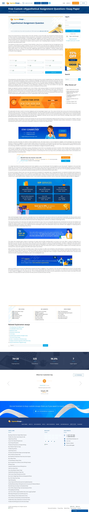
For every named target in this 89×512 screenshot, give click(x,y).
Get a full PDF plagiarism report (45, 197)
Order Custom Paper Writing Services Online (16, 474)
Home (64, 3)
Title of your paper (48, 60)
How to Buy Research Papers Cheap (15, 470)
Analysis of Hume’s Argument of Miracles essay (20, 340)
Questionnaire (42, 385)
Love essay (12, 334)
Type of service (12, 60)
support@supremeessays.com (29, 136)
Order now (75, 3)
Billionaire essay (13, 330)
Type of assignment (30, 60)
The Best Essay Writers (12, 448)
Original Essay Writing (12, 438)
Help (66, 160)
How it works (24, 424)
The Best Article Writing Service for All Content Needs (18, 501)
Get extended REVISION (27, 189)
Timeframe (47, 65)
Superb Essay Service (12, 450)
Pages (28, 65)
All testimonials (78, 375)
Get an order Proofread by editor (61, 189)
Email (66, 20)
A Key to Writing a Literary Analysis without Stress (17, 495)
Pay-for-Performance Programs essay (18, 342)
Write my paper (66, 157)
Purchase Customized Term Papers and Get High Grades (19, 452)
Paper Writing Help (12, 480)
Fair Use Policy (73, 508)
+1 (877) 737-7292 (28, 3)
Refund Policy (66, 508)
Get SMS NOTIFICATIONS (44, 189)
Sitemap (79, 508)
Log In (72, 31)
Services (68, 3)
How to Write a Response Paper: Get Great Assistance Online (20, 487)
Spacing (11, 70)
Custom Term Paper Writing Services (15, 440)
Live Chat (63, 130)
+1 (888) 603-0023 (30, 134)
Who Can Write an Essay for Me (14, 454)
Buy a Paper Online (12, 458)
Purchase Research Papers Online (14, 460)
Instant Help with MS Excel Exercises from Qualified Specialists (20, 482)
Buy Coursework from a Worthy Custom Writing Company (19, 462)
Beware (57, 424)
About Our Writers (51, 424)
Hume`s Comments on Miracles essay (18, 339)
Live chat (38, 3)
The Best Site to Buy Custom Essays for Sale (16, 437)
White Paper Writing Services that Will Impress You (18, 493)
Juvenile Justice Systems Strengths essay (19, 335)
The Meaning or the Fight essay (17, 327)
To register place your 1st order (73, 40)
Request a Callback (70, 443)
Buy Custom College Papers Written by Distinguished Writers (20, 476)
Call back (45, 3)
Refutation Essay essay (15, 332)
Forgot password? (73, 39)
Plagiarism (79, 424)
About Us (31, 424)
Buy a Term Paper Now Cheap (14, 478)
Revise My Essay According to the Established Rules (18, 485)
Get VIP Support (62, 197)
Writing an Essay (11, 464)
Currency (29, 70)
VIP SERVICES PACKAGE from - (45, 207)
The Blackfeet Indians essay (16, 328)
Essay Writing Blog (65, 424)
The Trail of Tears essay (15, 337)
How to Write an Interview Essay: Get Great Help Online (19, 497)
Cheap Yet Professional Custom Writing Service (17, 466)
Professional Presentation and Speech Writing (17, 444)
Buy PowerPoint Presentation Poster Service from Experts (19, 456)
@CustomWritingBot (70, 445)
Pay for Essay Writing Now (13, 442)
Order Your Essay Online (13, 468)
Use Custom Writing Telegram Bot (45, 411)
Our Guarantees (37, 424)
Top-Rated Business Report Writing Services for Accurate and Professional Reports (24, 484)
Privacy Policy (60, 508)
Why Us (43, 424)
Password (67, 25)
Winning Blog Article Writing (13, 489)
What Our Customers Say (44, 375)
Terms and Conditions (52, 508)
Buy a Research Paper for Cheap (14, 446)
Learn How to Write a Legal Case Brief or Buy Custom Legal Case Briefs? (22, 491)
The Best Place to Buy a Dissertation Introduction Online (19, 499)
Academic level (12, 65)
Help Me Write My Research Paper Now (16, 472)
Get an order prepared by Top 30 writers (27, 197)
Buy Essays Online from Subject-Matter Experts (17, 435)
